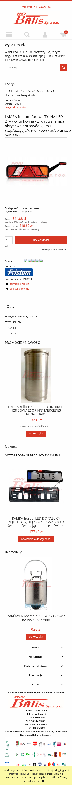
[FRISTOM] (19, 272)
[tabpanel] (36, 325)
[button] (9, 34)
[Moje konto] (45, 34)
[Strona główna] (36, 17)
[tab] (36, 306)
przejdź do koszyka (15, 107)
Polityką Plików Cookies (22, 773)
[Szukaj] (63, 67)
